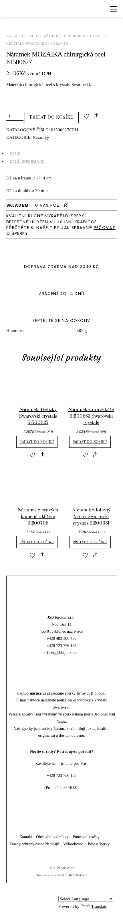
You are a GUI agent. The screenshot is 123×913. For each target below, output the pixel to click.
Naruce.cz (16, 36)
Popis (15, 154)
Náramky (59, 43)
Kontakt (25, 836)
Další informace (27, 162)
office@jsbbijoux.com (61, 652)
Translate (99, 906)
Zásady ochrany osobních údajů (34, 844)
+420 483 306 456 (61, 638)
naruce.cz (67, 868)
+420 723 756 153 (61, 645)
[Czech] (61, 891)
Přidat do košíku (52, 117)
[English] (68, 891)
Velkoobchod (73, 844)
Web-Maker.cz (78, 875)
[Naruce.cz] (61, 606)
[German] (75, 891)
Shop (34, 36)
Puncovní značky (86, 836)
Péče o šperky (99, 844)
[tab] (61, 154)
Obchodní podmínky (52, 836)
